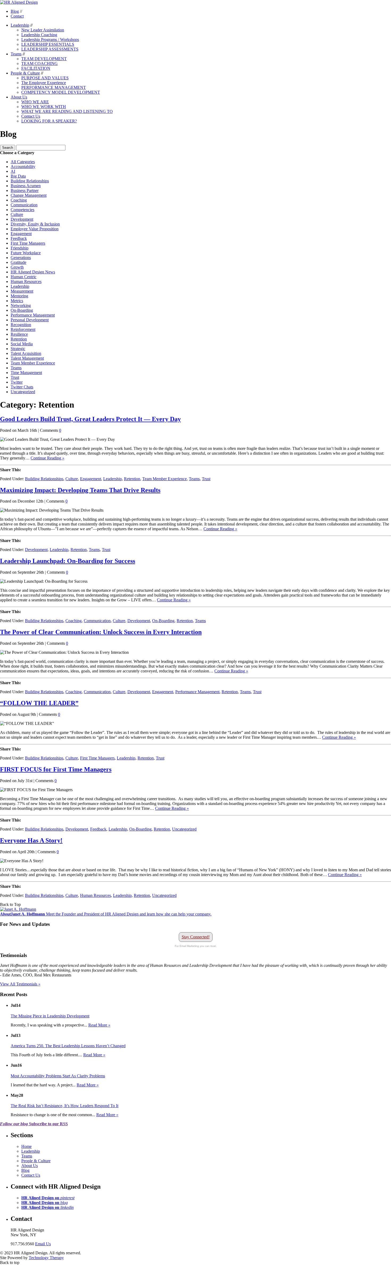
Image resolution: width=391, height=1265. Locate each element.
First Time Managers (28, 243)
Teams (16, 54)
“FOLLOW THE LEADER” (39, 703)
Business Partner (25, 190)
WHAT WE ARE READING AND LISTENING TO (67, 111)
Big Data (18, 176)
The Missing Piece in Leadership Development (50, 1016)
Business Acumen (26, 185)
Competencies (22, 209)
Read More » (99, 1025)
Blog (15, 11)
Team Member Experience (33, 363)
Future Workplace (26, 252)
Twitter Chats (22, 387)
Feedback (19, 238)
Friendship (19, 248)
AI (13, 171)
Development (22, 219)
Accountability (23, 166)
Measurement (22, 291)
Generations (21, 257)
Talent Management (27, 358)
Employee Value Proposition (35, 229)
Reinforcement (23, 329)
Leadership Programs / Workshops (50, 39)
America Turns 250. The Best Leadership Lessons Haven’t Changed (68, 1046)
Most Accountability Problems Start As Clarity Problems (58, 1076)
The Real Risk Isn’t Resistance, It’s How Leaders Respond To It (64, 1105)
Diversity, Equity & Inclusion (35, 224)
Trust (15, 377)
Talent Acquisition (26, 353)
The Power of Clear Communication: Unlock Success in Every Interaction (101, 632)
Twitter (17, 382)
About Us (19, 97)
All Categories (23, 161)
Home (26, 1146)
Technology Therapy (46, 1257)
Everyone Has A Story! (31, 840)
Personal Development (30, 320)
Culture (17, 214)
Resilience (19, 334)
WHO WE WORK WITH (43, 106)
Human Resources (26, 281)
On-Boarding (22, 310)
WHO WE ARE (35, 102)
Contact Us (30, 116)
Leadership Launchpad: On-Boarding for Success (67, 560)
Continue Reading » (47, 458)
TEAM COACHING (39, 63)
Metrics (17, 300)
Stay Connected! (196, 937)
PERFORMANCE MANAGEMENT (53, 87)
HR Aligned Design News (33, 272)
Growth (17, 267)
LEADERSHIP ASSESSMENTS (49, 49)
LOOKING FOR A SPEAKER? (49, 121)
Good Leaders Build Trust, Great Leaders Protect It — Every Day (90, 419)
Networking (21, 305)
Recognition (21, 324)
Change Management (29, 195)
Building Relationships (30, 181)
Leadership (20, 25)
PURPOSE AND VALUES (45, 78)
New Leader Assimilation (42, 30)
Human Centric (23, 276)
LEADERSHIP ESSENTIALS (47, 44)
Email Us (43, 1244)
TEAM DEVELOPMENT (44, 58)
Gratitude (18, 262)
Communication (24, 205)
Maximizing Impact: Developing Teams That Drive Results (80, 490)
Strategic (18, 348)
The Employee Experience (43, 82)
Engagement (21, 233)
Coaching (19, 200)
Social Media (22, 344)
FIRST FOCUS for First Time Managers (55, 769)
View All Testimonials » (20, 984)
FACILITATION (35, 68)
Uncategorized (23, 391)
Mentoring (19, 296)
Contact (17, 16)
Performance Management (33, 315)
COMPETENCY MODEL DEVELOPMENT (60, 92)
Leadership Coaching (39, 34)
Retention (19, 339)
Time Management (26, 372)
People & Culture (25, 73)
